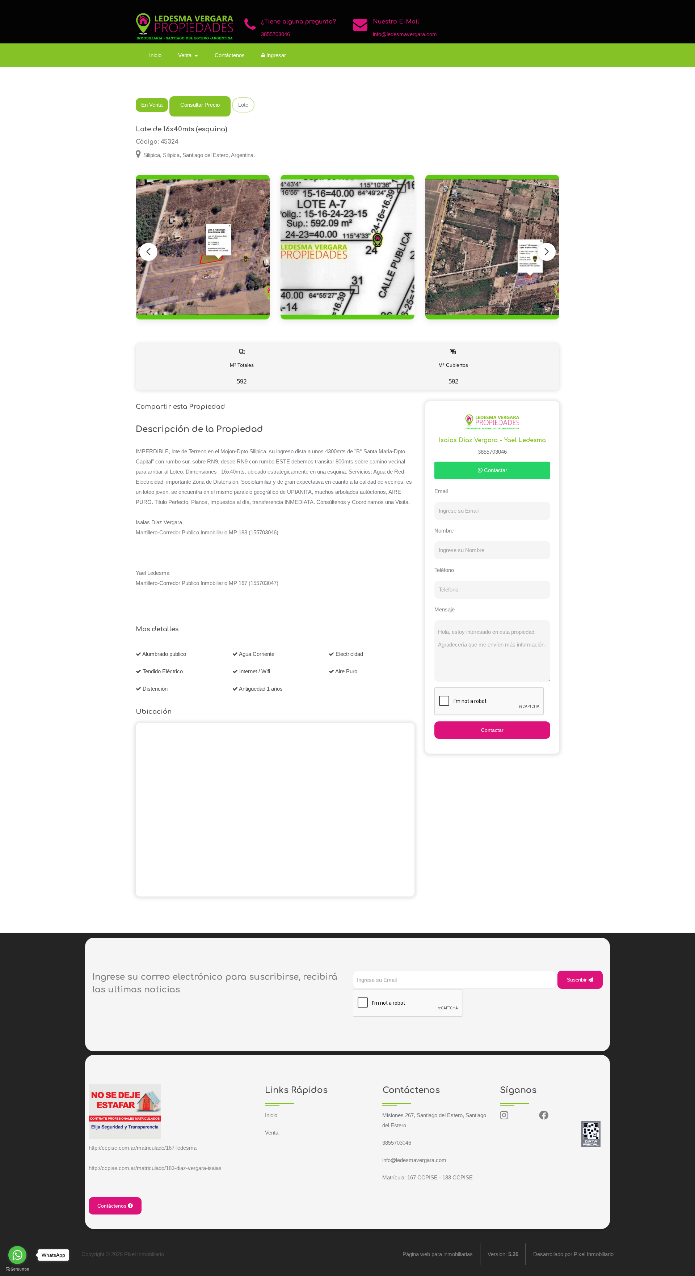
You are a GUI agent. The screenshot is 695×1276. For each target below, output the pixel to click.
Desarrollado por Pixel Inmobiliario (573, 1254)
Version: (503, 1254)
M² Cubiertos (453, 373)
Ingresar (275, 55)
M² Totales (242, 373)
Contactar (495, 470)
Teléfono (444, 570)
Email (441, 491)
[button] (547, 252)
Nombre (444, 530)
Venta (271, 1132)
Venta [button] (185, 55)
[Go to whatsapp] (17, 1255)
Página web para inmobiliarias (438, 1254)
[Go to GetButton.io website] (17, 1269)
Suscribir (577, 980)
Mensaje (444, 609)
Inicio (155, 55)
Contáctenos (230, 55)
